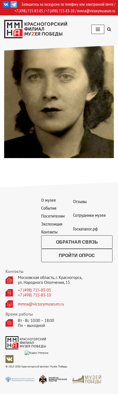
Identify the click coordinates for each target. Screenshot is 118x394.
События (48, 208)
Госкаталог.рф (85, 229)
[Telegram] (13, 4)
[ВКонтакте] (6, 4)
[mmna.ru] (35, 29)
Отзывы (80, 201)
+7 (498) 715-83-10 (34, 295)
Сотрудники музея (89, 215)
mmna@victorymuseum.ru (96, 10)
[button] (109, 29)
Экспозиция (51, 224)
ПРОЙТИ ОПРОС (77, 255)
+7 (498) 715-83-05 (34, 290)
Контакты (49, 232)
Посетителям (53, 216)
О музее (48, 200)
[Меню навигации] (97, 29)
